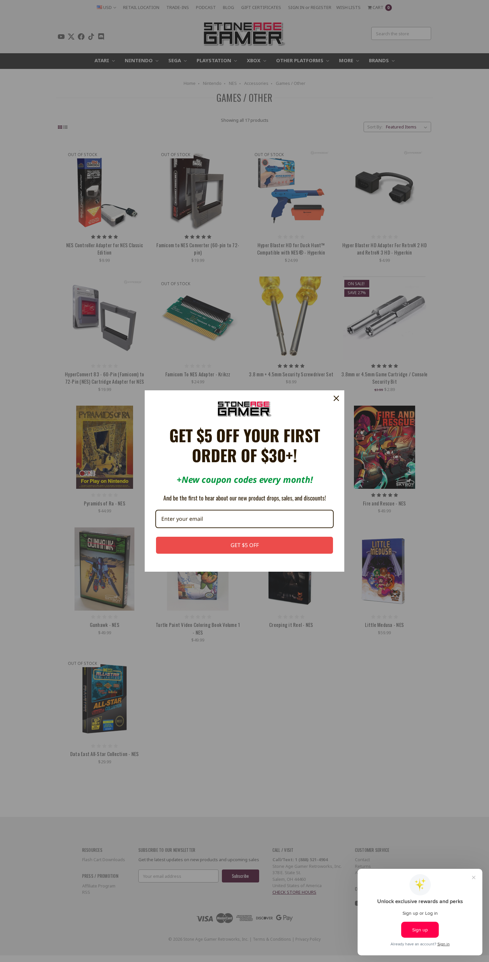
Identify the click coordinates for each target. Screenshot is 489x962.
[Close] (336, 398)
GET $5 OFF (245, 545)
